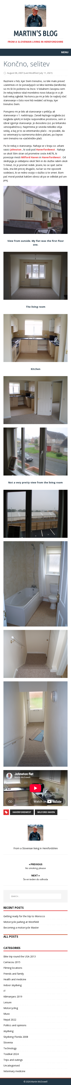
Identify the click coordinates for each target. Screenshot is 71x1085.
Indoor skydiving (12, 985)
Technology (10, 1048)
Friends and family (13, 973)
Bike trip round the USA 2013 (19, 956)
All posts (10, 936)
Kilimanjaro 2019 (12, 996)
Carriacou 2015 (11, 962)
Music (6, 1013)
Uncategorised (11, 1065)
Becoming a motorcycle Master (21, 927)
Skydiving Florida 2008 (15, 1036)
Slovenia (8, 1042)
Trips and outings (13, 1059)
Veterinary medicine (14, 1071)
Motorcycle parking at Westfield (21, 922)
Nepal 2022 (9, 1019)
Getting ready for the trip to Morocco (24, 916)
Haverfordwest (45, 149)
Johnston (15, 149)
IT (4, 990)
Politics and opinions (14, 1025)
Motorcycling (10, 1008)
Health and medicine (14, 979)
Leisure (7, 1002)
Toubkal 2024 (11, 1054)
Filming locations (12, 967)
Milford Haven (30, 157)
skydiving (8, 1031)
